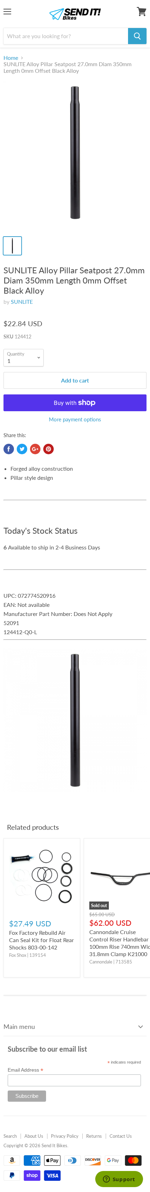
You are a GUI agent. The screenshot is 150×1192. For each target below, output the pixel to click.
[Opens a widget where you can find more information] (119, 1180)
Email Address (25, 1070)
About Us (33, 1136)
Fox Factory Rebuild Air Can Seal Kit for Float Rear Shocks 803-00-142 (41, 940)
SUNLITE (22, 301)
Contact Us (121, 1136)
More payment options (75, 419)
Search (10, 1136)
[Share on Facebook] (8, 449)
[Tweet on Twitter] (22, 449)
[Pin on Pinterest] (48, 449)
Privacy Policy (64, 1136)
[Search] (137, 36)
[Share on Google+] (35, 449)
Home (10, 58)
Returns (94, 1136)
